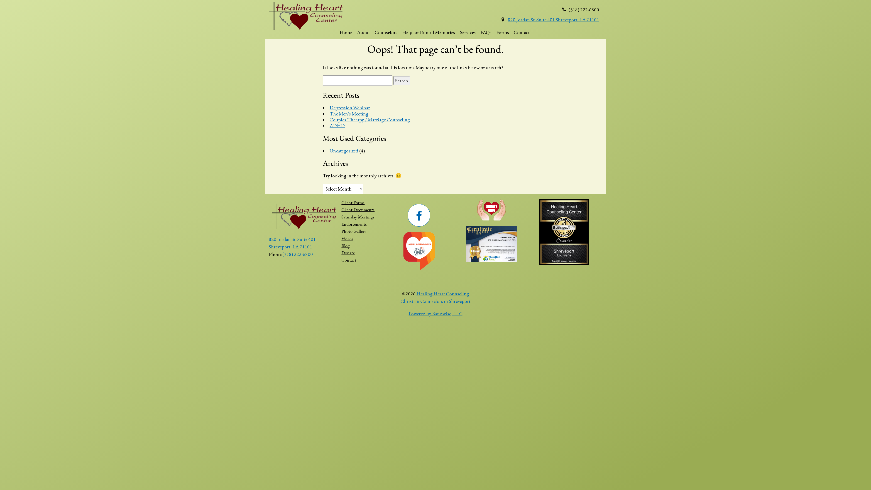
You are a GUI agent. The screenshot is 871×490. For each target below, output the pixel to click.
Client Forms (353, 203)
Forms (502, 32)
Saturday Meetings (357, 217)
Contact (522, 32)
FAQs (486, 32)
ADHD (337, 125)
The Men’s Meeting (349, 113)
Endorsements (354, 224)
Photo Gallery (353, 231)
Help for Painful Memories (428, 32)
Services (468, 32)
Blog (345, 246)
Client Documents (357, 210)
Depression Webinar (350, 107)
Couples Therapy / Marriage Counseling (370, 119)
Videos (347, 238)
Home (346, 32)
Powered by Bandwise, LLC (435, 313)
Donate (348, 253)
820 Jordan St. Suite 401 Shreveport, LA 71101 (553, 19)
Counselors (386, 32)
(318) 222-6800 (297, 254)
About (363, 32)
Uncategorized (344, 150)
